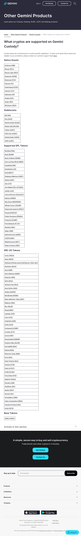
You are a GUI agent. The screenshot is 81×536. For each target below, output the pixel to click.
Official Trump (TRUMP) (13, 205)
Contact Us (64, 3)
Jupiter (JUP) (9, 191)
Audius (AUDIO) (10, 292)
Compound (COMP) (11, 328)
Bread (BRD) (9, 310)
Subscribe (71, 473)
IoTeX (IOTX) (9, 408)
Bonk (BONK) (9, 154)
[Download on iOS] (32, 514)
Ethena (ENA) (9, 350)
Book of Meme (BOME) (12, 158)
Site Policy (55, 520)
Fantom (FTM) (10, 365)
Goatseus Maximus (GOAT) (14, 176)
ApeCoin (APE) (10, 277)
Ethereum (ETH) (10, 80)
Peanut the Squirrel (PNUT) (14, 209)
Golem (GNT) (9, 390)
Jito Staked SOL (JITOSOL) (14, 187)
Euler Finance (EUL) (11, 361)
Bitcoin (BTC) (9, 69)
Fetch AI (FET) (10, 368)
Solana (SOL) (9, 98)
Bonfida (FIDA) (10, 151)
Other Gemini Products (19, 34)
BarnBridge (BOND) (11, 295)
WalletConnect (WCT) (12, 242)
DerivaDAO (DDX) (11, 346)
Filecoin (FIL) (9, 83)
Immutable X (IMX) (11, 397)
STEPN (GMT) (9, 238)
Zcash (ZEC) (9, 102)
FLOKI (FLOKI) (9, 372)
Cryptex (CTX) (10, 332)
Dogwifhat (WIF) (10, 165)
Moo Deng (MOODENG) (13, 202)
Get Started (49, 3)
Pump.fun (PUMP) (11, 220)
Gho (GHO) (8, 119)
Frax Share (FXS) (11, 375)
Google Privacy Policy (45, 530)
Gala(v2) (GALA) (10, 379)
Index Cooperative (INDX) (14, 401)
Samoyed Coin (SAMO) (13, 234)
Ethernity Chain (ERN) (12, 354)
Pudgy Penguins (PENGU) (14, 216)
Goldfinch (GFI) (10, 386)
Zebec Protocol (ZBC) (12, 245)
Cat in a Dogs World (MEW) (14, 162)
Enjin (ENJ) (8, 357)
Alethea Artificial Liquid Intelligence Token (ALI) (21, 263)
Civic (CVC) (9, 317)
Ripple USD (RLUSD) (12, 126)
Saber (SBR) (9, 231)
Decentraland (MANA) (12, 339)
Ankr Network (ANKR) (12, 274)
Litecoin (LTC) (9, 91)
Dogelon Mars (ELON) (12, 343)
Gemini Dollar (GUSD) (12, 123)
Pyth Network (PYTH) (12, 224)
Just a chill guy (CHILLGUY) (14, 194)
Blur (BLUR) (9, 306)
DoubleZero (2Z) (10, 169)
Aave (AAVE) (9, 259)
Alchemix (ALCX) (10, 266)
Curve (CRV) (9, 335)
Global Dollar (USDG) (12, 137)
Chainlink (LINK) (10, 321)
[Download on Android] (49, 514)
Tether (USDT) (10, 130)
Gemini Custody (34, 34)
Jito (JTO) (8, 184)
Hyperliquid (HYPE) (11, 87)
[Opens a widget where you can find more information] (72, 532)
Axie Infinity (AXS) (11, 288)
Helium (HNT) (9, 180)
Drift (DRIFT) (9, 173)
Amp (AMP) (9, 270)
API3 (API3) (9, 281)
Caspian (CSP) (10, 314)
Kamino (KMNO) (10, 198)
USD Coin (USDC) (11, 133)
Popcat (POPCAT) (11, 213)
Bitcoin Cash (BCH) (11, 73)
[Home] (10, 3)
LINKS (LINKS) (10, 418)
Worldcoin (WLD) (10, 105)
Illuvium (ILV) (9, 394)
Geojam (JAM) (10, 383)
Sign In (38, 3)
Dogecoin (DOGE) (11, 76)
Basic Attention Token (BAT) (14, 299)
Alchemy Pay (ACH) (11, 285)
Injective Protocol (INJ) (13, 405)
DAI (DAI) (8, 115)
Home (6, 34)
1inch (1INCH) (9, 255)
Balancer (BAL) (10, 303)
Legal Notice (55, 523)
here (55, 56)
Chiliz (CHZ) (9, 325)
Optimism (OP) (10, 94)
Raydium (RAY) (10, 227)
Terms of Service (58, 530)
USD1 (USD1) (9, 141)
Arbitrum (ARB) (10, 65)
